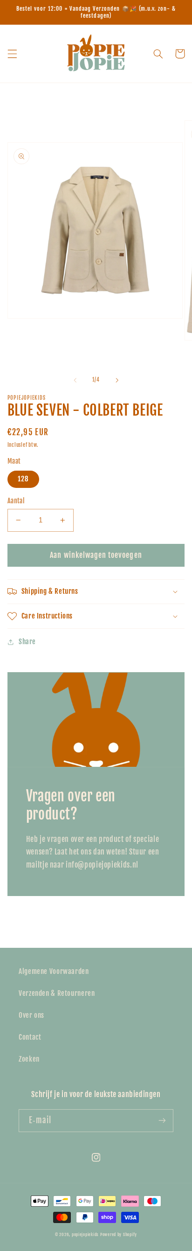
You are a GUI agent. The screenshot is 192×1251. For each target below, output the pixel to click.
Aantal (16, 501)
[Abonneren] (162, 1120)
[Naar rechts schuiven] (117, 380)
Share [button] (27, 641)
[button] (12, 53)
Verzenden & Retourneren (57, 993)
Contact (30, 1037)
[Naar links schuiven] (75, 380)
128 (23, 478)
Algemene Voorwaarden (54, 971)
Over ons (31, 1015)
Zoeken (29, 1059)
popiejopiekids (85, 1234)
